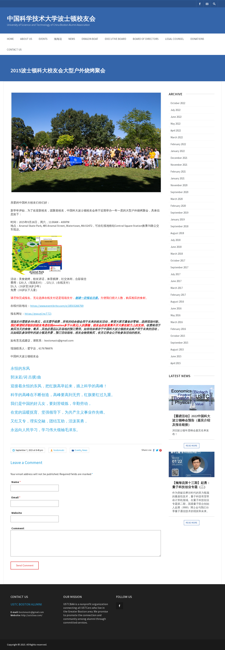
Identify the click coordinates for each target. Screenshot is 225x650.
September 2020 (179, 192)
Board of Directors (146, 39)
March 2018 (177, 253)
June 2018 (176, 246)
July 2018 (175, 240)
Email (15, 497)
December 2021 (179, 158)
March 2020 (177, 199)
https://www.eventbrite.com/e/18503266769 (56, 305)
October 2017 (178, 260)
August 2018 (177, 233)
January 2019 (178, 219)
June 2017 (176, 281)
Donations (197, 39)
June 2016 (176, 308)
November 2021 (179, 164)
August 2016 (177, 301)
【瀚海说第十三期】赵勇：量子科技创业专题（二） (191, 485)
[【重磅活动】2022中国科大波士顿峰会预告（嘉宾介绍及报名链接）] (191, 397)
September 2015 (179, 342)
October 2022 (178, 103)
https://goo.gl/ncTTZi (38, 313)
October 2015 (178, 335)
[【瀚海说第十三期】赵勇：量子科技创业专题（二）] (191, 464)
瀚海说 (58, 39)
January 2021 (178, 178)
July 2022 (175, 110)
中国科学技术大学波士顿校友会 (51, 18)
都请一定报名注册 (86, 298)
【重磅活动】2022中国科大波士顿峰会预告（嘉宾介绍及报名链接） (191, 420)
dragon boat (90, 39)
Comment (17, 528)
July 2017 (175, 274)
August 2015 (177, 349)
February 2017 (178, 294)
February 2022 (178, 144)
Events (43, 39)
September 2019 (179, 212)
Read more (191, 445)
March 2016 (177, 322)
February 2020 (178, 205)
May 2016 (175, 315)
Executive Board (115, 39)
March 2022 (177, 137)
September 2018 (179, 226)
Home (10, 39)
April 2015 (176, 363)
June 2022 (176, 116)
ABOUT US (26, 39)
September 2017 (179, 267)
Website (16, 513)
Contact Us (14, 49)
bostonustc (59, 450)
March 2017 (177, 288)
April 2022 (176, 130)
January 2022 (178, 151)
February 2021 (178, 171)
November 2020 (179, 185)
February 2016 (178, 329)
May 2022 (175, 123)
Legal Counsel (174, 39)
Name (15, 482)
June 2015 (176, 356)
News (71, 39)
